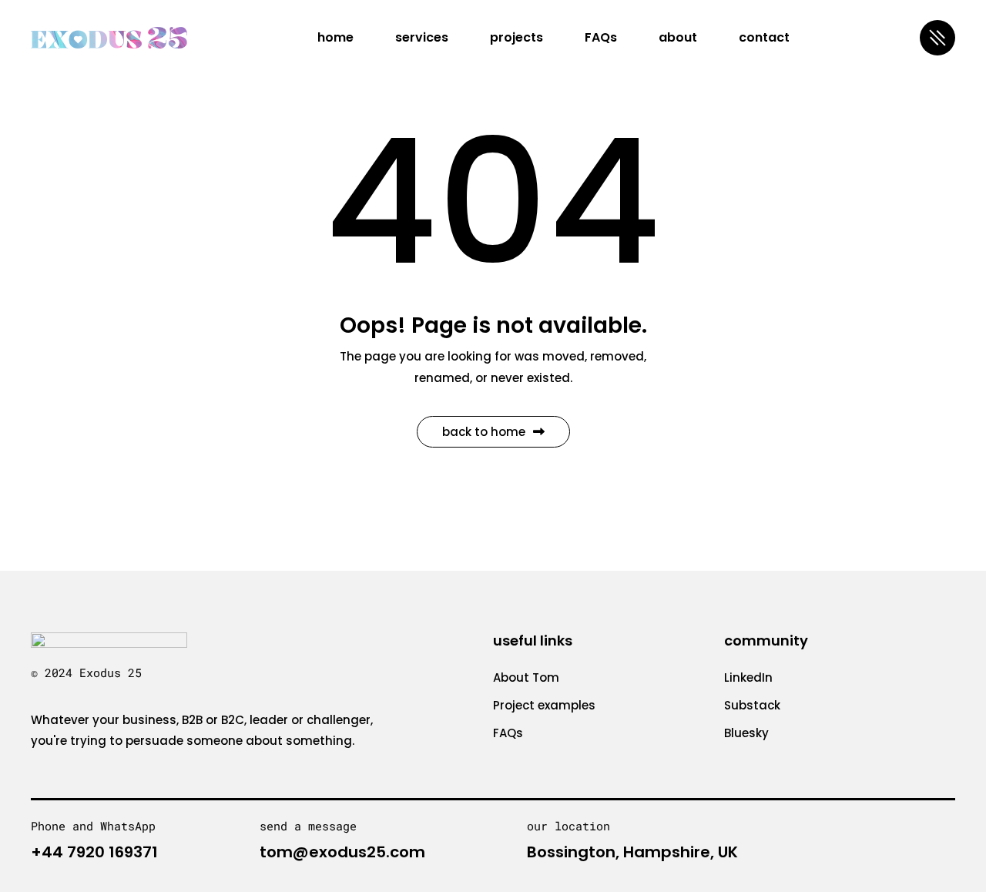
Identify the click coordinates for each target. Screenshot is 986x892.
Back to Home (483, 432)
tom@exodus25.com (342, 852)
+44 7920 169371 (94, 852)
